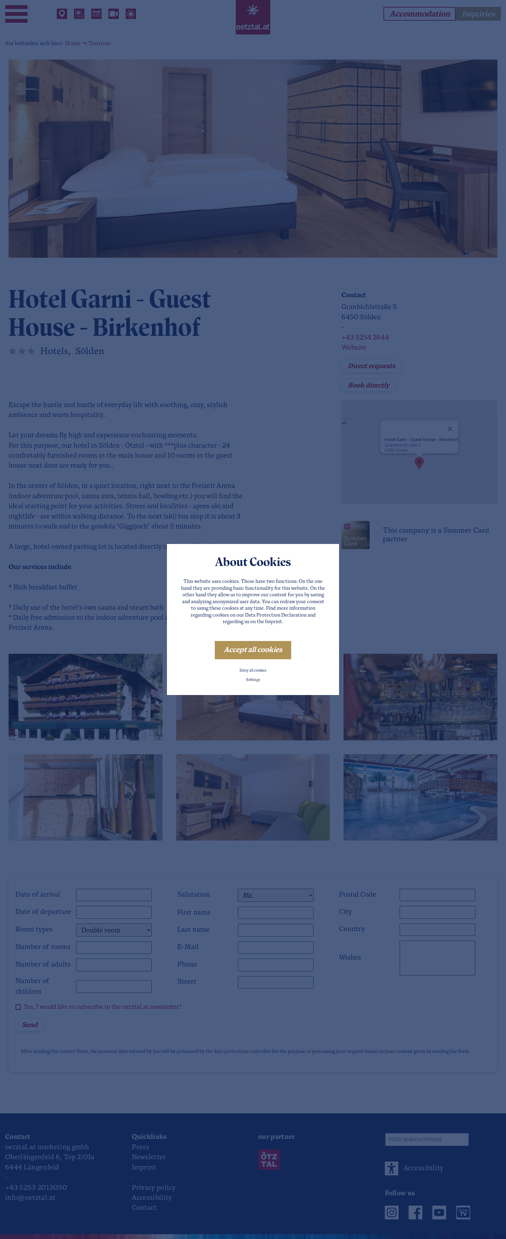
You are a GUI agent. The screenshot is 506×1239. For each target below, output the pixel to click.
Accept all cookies (253, 650)
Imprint (273, 621)
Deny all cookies (253, 671)
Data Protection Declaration (276, 615)
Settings (253, 680)
